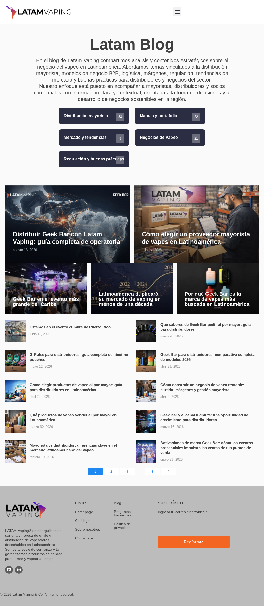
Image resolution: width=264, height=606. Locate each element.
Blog (117, 503)
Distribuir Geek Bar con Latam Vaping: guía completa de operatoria (66, 238)
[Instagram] (19, 570)
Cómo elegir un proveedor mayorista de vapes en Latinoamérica (196, 238)
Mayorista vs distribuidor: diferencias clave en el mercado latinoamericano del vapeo (73, 447)
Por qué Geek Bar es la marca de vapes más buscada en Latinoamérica (217, 299)
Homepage (84, 512)
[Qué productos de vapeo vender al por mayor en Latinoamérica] (15, 421)
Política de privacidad (122, 526)
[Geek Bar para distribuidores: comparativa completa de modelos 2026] (146, 361)
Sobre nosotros (87, 529)
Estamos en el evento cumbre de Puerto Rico (70, 327)
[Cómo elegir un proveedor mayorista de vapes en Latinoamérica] (196, 224)
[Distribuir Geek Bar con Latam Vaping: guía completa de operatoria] (67, 224)
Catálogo (82, 521)
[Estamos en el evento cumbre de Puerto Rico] (15, 331)
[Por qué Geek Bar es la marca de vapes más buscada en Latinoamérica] (218, 288)
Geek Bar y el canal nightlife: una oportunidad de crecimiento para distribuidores (204, 417)
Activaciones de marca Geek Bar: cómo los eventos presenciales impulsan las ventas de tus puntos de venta (206, 448)
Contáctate (84, 538)
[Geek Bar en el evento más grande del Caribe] (46, 288)
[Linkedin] (9, 570)
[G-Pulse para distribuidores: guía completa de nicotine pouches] (15, 361)
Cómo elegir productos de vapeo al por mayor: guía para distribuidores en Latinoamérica (76, 387)
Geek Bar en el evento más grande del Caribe (46, 301)
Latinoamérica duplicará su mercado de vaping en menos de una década (130, 299)
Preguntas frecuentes (122, 513)
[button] (177, 11)
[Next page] (168, 471)
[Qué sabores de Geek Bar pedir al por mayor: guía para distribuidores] (146, 331)
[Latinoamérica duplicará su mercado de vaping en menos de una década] (132, 288)
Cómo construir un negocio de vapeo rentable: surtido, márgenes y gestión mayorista (202, 387)
